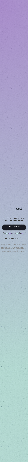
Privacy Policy (19, 233)
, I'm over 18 (14, 227)
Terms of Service (8, 233)
